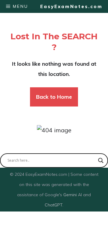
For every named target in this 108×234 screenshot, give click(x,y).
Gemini (70, 194)
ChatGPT (53, 205)
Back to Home (54, 96)
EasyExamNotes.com (71, 6)
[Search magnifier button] (101, 160)
